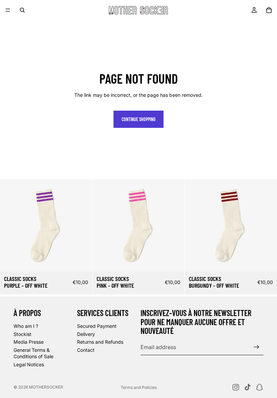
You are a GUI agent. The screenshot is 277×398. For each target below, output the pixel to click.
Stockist (22, 334)
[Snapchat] (259, 387)
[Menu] (8, 10)
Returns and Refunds (100, 342)
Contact (86, 350)
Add (87, 261)
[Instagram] (236, 387)
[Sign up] (256, 347)
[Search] (22, 10)
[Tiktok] (248, 387)
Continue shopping (138, 119)
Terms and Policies (139, 387)
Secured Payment (97, 326)
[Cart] (268, 10)
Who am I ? (26, 326)
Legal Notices (29, 364)
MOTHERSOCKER (46, 387)
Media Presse (29, 342)
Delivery (86, 334)
